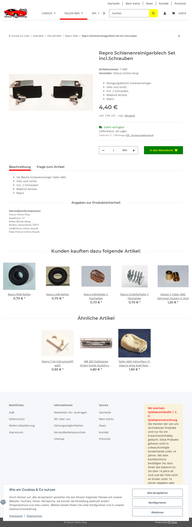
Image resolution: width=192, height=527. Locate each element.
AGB (11, 412)
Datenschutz (34, 515)
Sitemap (59, 439)
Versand (129, 115)
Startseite (114, 3)
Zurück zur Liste (20, 35)
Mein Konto (133, 3)
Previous (9, 284)
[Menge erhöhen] (134, 150)
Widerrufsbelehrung (22, 425)
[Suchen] (153, 13)
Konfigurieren (157, 502)
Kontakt (164, 3)
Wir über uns (62, 419)
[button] (165, 13)
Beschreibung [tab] (20, 167)
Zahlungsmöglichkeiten (68, 425)
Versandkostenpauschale (70, 432)
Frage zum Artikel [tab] (50, 167)
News (149, 3)
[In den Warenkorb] (12, 48)
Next (183, 284)
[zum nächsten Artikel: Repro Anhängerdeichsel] (179, 36)
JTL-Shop (172, 522)
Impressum (16, 515)
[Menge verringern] (103, 150)
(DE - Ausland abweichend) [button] (140, 135)
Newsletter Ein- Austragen (70, 412)
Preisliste (180, 3)
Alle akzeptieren (157, 492)
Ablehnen (157, 512)
